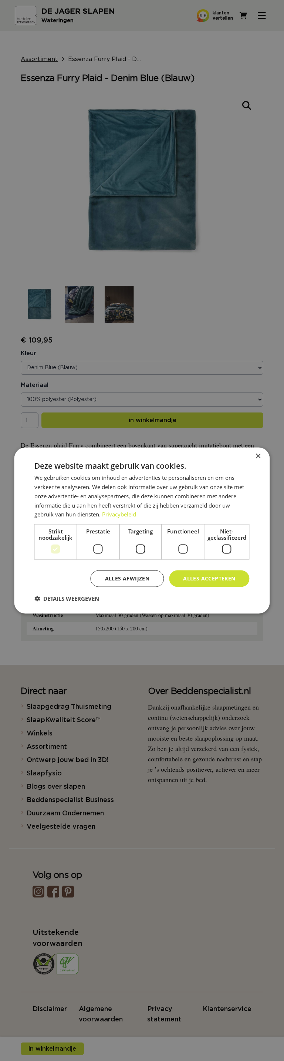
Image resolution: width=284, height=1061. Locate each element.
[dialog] (142, 531)
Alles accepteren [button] (209, 578)
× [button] (258, 456)
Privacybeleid (119, 514)
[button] (66, 598)
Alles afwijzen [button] (127, 578)
